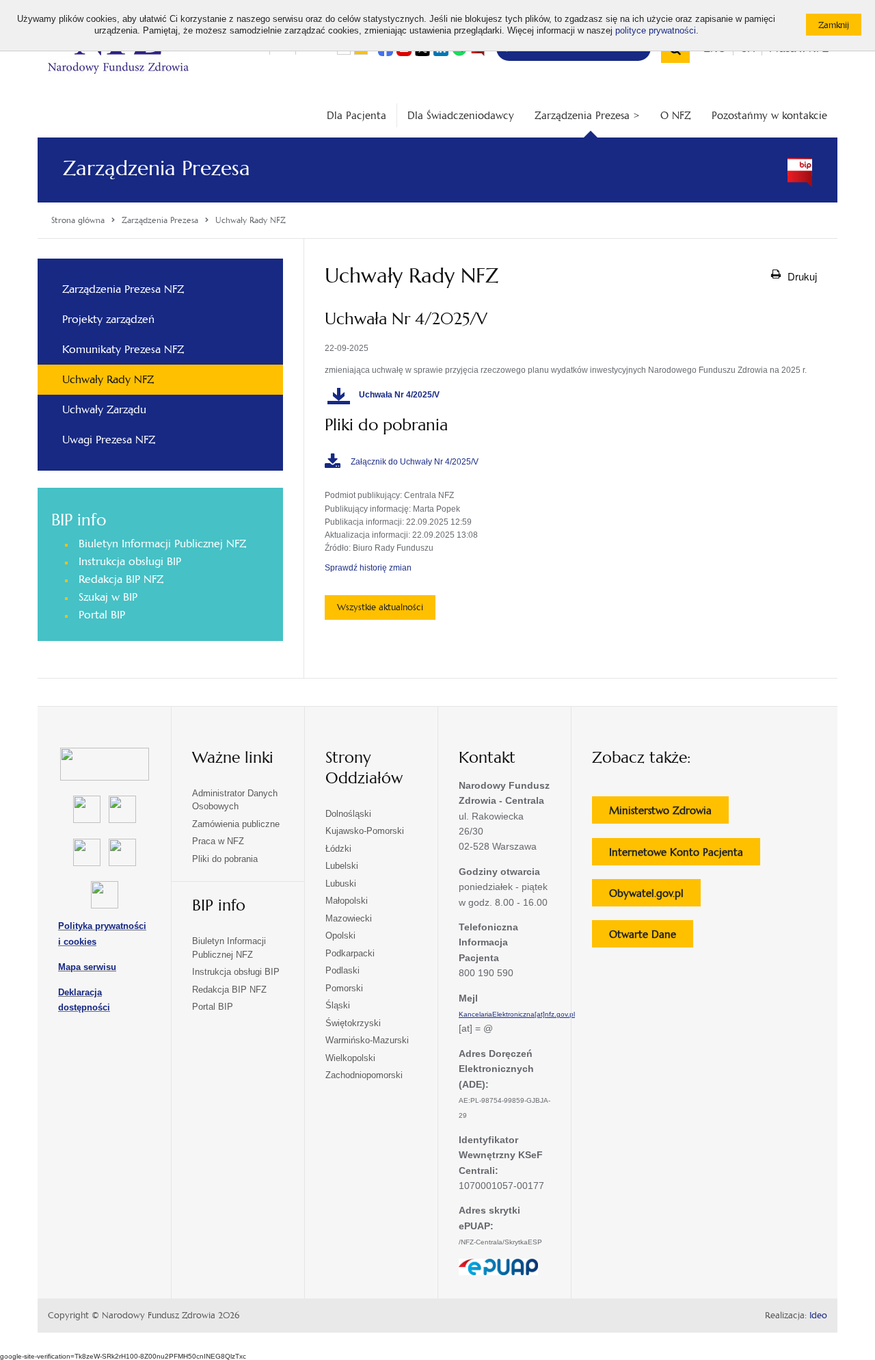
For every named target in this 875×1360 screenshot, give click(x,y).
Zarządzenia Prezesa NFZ (123, 289)
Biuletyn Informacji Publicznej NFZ (162, 543)
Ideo (818, 1315)
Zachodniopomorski (364, 1075)
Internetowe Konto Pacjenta (684, 855)
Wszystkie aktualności (380, 607)
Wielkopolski (350, 1058)
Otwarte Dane (651, 937)
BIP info (78, 520)
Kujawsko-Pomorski (364, 831)
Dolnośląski (348, 814)
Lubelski (341, 866)
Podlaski (342, 970)
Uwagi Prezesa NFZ (108, 439)
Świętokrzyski (353, 1023)
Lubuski (340, 883)
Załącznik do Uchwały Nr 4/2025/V (415, 462)
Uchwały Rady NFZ (108, 379)
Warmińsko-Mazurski (367, 1040)
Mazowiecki (348, 918)
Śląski (337, 1005)
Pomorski (344, 988)
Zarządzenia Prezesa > (587, 115)
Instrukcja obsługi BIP (130, 561)
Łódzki (338, 849)
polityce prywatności (655, 31)
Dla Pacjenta (356, 115)
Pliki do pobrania (225, 859)
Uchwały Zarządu (104, 409)
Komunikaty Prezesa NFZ (123, 349)
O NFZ (675, 115)
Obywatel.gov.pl (655, 896)
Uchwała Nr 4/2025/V (400, 395)
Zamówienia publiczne (236, 824)
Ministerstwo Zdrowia (669, 813)
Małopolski (346, 900)
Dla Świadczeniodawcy (460, 115)
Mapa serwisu (87, 967)
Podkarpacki (350, 953)
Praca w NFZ (218, 841)
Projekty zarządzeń (108, 319)
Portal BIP (102, 614)
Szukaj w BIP (108, 597)
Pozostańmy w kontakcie (769, 115)
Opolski (340, 935)
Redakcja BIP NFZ (121, 579)
